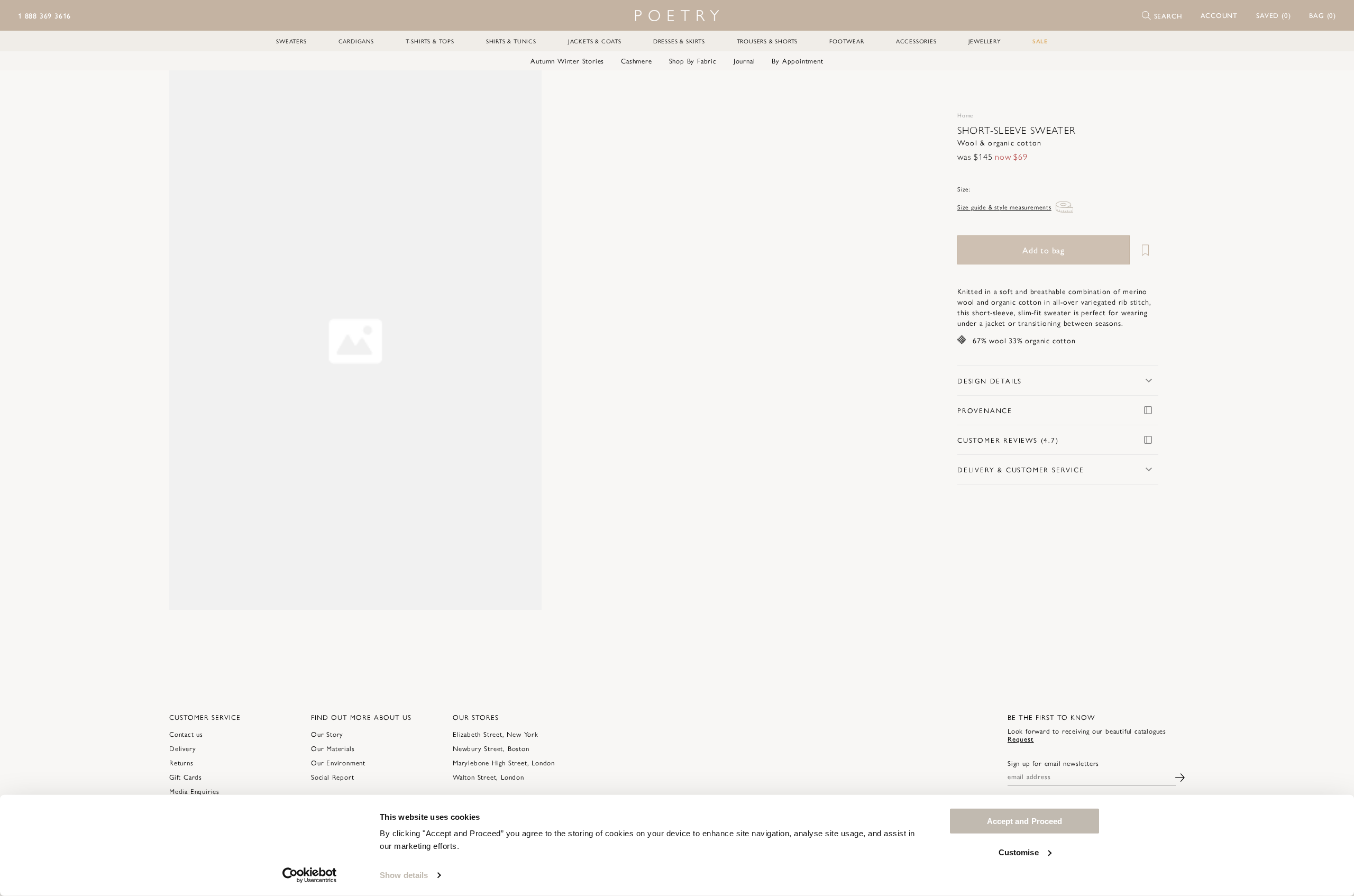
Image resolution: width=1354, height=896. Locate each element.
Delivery (182, 748)
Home (965, 115)
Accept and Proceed (1025, 821)
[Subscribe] (1180, 776)
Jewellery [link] (984, 41)
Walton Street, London (488, 777)
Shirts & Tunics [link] (511, 41)
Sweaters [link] (291, 41)
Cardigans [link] (356, 41)
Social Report (332, 777)
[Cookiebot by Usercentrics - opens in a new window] (309, 875)
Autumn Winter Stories (567, 61)
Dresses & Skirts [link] (679, 41)
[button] (1219, 15)
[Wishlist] (1145, 249)
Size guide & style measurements (1004, 207)
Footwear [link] (846, 41)
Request (1021, 739)
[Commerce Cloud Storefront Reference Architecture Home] (677, 15)
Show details (404, 875)
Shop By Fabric (693, 61)
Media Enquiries (194, 791)
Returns (181, 762)
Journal (744, 61)
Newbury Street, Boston (491, 748)
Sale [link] (1040, 41)
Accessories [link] (916, 41)
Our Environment (338, 762)
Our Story (327, 734)
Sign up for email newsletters (1053, 763)
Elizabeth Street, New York (495, 734)
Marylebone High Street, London (504, 762)
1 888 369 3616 (44, 15)
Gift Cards (185, 777)
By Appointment (797, 61)
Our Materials (332, 748)
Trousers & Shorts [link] (767, 41)
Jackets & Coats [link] (594, 41)
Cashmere (636, 61)
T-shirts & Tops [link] (430, 41)
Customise (1019, 851)
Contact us (186, 734)
